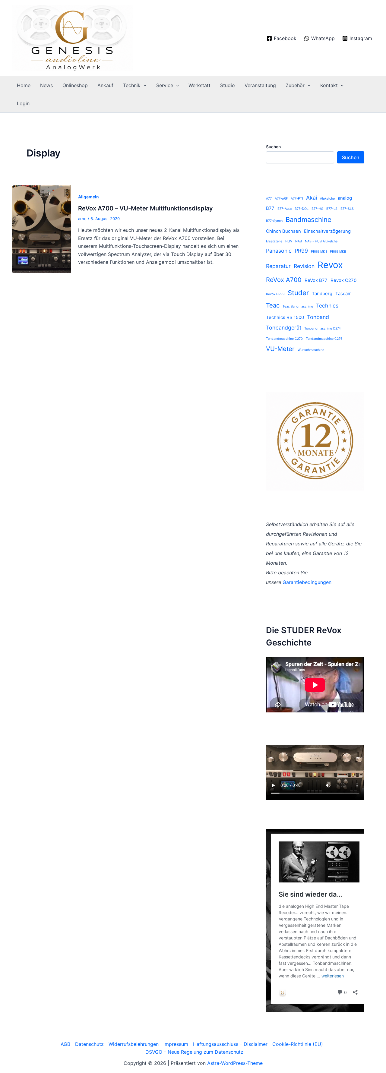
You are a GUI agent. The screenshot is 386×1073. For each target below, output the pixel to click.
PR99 (301, 251)
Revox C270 (343, 280)
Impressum (175, 1044)
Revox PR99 (275, 294)
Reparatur (278, 266)
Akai (311, 197)
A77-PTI (297, 198)
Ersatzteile (274, 241)
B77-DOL (301, 209)
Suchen (273, 146)
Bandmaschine (308, 219)
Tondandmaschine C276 (324, 339)
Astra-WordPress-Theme (235, 1063)
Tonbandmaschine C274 (322, 328)
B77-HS (317, 209)
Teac (273, 305)
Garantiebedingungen (307, 582)
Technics (327, 305)
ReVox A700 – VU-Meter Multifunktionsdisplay (145, 208)
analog (345, 198)
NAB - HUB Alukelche (321, 241)
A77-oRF (281, 198)
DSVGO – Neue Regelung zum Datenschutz (194, 1052)
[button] (144, 85)
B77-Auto (284, 209)
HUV (288, 241)
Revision (304, 266)
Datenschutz (89, 1044)
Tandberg (322, 293)
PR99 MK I (319, 252)
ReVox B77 (316, 280)
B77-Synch (274, 221)
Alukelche (327, 198)
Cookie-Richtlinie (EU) (297, 1044)
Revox (330, 265)
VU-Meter (280, 348)
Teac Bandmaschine (298, 306)
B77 (270, 208)
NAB (298, 241)
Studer (298, 293)
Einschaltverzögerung (327, 231)
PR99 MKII (338, 252)
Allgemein (88, 196)
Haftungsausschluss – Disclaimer (230, 1044)
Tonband (318, 317)
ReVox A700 (284, 279)
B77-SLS (347, 209)
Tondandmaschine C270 (284, 339)
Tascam (343, 293)
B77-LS (331, 209)
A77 (269, 198)
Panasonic (279, 251)
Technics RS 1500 (285, 317)
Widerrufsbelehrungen (134, 1044)
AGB (65, 1044)
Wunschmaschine (311, 350)
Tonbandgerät (283, 327)
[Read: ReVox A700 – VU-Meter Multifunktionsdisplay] (41, 229)
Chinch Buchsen (283, 231)
